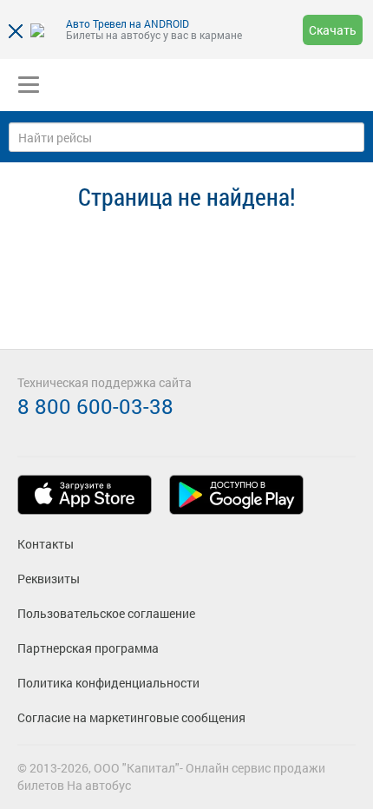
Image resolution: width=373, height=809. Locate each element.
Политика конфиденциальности (108, 682)
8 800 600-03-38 (95, 406)
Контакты (45, 544)
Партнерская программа (88, 648)
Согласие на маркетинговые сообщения (131, 717)
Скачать (333, 30)
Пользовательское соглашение (106, 613)
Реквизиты (48, 578)
